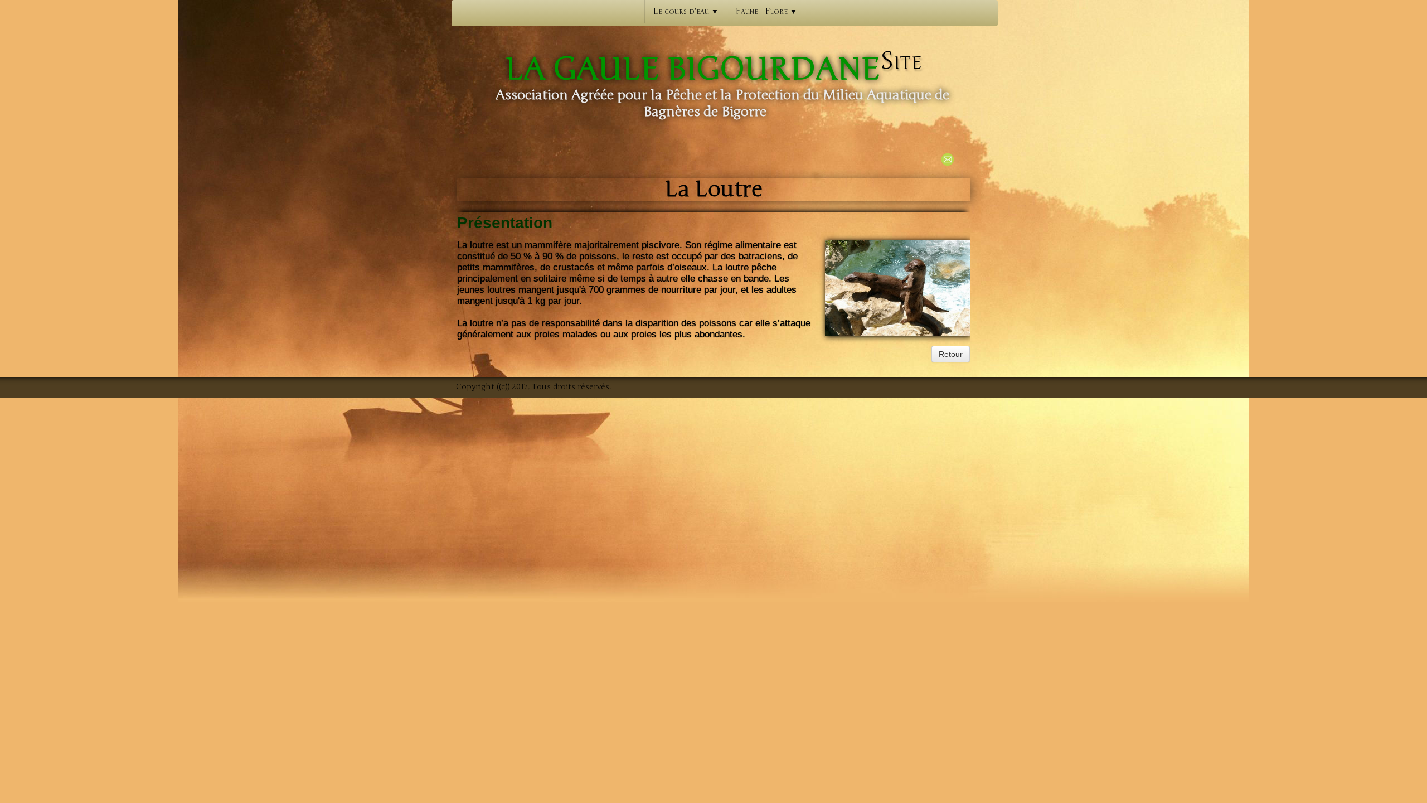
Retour (951, 354)
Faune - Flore (766, 11)
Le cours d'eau (686, 11)
